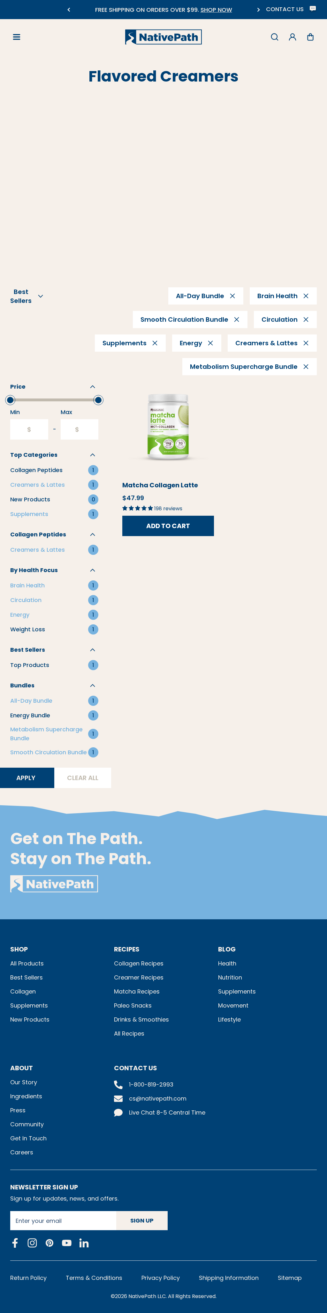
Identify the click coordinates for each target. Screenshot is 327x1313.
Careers (21, 1152)
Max (66, 412)
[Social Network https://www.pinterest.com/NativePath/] (49, 1243)
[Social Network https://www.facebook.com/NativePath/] (15, 1243)
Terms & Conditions (94, 1278)
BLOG (227, 949)
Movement (233, 1005)
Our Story (23, 1082)
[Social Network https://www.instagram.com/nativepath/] (32, 1243)
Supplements (29, 1005)
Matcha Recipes (137, 991)
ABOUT (21, 1068)
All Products (27, 963)
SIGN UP (142, 1220)
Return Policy (28, 1278)
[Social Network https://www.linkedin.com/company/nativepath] (84, 1243)
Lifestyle (229, 1019)
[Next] (258, 10)
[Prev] (68, 10)
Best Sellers (26, 977)
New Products (29, 1019)
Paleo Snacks (133, 1005)
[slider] (10, 400)
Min (15, 412)
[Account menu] (292, 37)
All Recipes (129, 1033)
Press (18, 1110)
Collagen (23, 991)
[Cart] (310, 37)
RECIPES (127, 949)
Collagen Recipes (139, 963)
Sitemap (290, 1278)
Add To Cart (168, 525)
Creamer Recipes (139, 977)
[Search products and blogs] (274, 37)
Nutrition (230, 977)
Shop (19, 949)
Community (27, 1124)
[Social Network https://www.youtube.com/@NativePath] (67, 1243)
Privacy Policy (160, 1278)
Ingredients (26, 1096)
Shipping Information (229, 1278)
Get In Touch (28, 1138)
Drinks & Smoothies (141, 1019)
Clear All (82, 777)
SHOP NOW (216, 10)
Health (227, 963)
